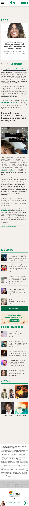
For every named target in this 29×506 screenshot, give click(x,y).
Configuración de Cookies (17, 486)
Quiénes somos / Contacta (7, 482)
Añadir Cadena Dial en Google (15, 68)
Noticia (4, 19)
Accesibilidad (6, 484)
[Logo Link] (12, 3)
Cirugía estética (6, 225)
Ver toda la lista (14, 308)
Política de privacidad (16, 484)
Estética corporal (18, 225)
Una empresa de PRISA (14, 492)
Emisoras (18, 482)
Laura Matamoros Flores (8, 226)
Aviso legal (25, 482)
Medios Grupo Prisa (14, 496)
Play (26, 503)
